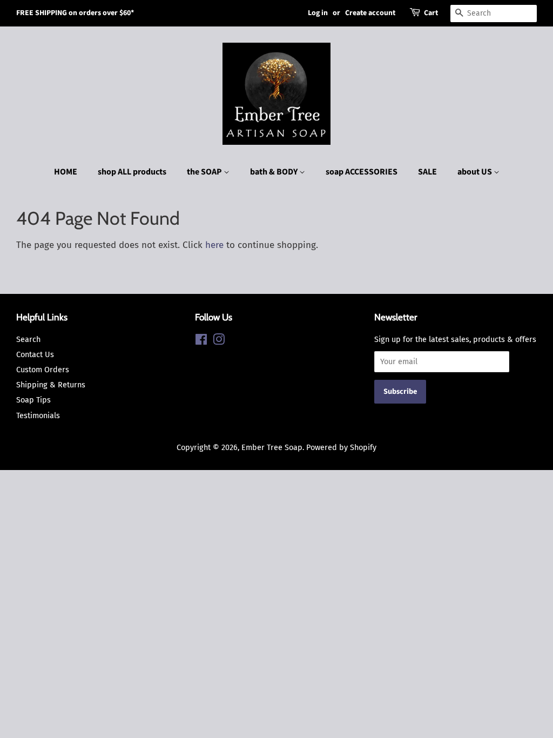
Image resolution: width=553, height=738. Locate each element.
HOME (65, 172)
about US (475, 172)
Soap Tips (33, 400)
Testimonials (38, 415)
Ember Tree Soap (271, 447)
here (214, 245)
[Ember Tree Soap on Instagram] (219, 341)
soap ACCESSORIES (361, 172)
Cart (431, 13)
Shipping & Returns (50, 385)
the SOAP (205, 172)
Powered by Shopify (341, 447)
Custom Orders (42, 369)
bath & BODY (274, 172)
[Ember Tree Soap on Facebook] (201, 341)
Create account (370, 13)
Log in (318, 13)
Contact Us (35, 354)
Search (28, 339)
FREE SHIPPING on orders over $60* (75, 13)
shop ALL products (132, 172)
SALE (427, 172)
